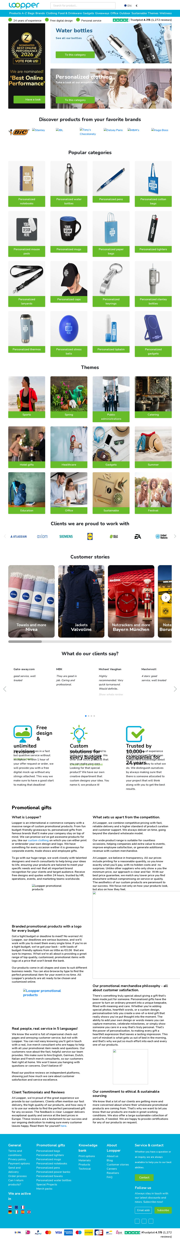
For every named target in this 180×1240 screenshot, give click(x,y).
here (63, 1126)
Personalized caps (69, 299)
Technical (85, 1169)
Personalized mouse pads (27, 251)
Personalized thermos (27, 349)
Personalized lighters (153, 249)
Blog (110, 1160)
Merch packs (44, 1189)
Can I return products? (15, 1182)
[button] (175, 536)
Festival (153, 510)
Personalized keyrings (111, 301)
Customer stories (118, 1165)
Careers (112, 1169)
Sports (26, 415)
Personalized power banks (53, 1172)
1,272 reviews (161, 20)
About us (112, 1156)
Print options (87, 1156)
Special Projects (46, 1184)
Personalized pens (111, 199)
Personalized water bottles (69, 201)
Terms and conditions (15, 1153)
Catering (153, 415)
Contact (144, 1177)
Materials (85, 1160)
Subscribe (163, 1210)
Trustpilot (140, 20)
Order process (17, 1176)
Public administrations (111, 417)
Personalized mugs (69, 249)
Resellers (113, 1173)
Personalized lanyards (26, 301)
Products (84, 1165)
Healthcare (69, 465)
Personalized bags (48, 1151)
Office (69, 510)
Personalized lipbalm (111, 349)
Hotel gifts (27, 465)
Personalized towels (49, 1176)
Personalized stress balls (69, 351)
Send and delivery (14, 1170)
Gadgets (111, 465)
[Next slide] (165, 597)
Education (26, 510)
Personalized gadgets (153, 351)
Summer (153, 465)
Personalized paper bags (111, 251)
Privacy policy (17, 1159)
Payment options (19, 1163)
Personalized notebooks (26, 201)
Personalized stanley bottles (153, 301)
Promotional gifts (50, 1145)
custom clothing (38, 840)
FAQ (109, 1177)
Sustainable (111, 510)
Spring (69, 415)
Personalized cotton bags (153, 201)
